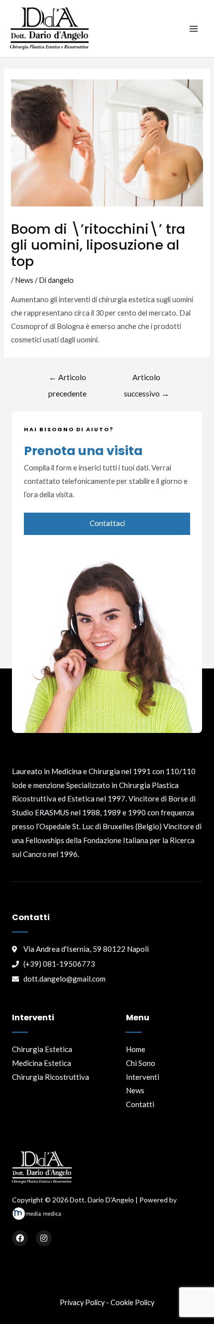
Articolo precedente (67, 380)
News (24, 280)
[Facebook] (20, 1238)
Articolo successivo (146, 380)
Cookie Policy (132, 1302)
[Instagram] (44, 1238)
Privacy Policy (82, 1302)
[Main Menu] (193, 28)
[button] (107, 524)
